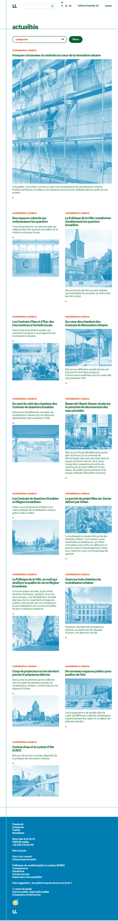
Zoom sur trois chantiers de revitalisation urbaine (83, 581)
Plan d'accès (19, 851)
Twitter (16, 830)
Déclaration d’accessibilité (27, 877)
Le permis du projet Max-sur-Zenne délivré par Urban (88, 500)
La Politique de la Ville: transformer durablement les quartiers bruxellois (88, 222)
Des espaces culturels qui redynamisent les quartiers (30, 220)
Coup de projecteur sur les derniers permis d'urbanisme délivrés (35, 673)
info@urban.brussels (24, 859)
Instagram (18, 827)
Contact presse (20, 874)
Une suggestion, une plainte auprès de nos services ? (42, 883)
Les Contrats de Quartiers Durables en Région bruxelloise (35, 500)
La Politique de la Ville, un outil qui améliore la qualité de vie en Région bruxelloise (35, 583)
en (70, 6)
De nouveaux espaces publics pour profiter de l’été (88, 673)
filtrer (75, 39)
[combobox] (39, 6)
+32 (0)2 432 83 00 (23, 845)
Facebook (17, 824)
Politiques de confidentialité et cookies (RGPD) (38, 865)
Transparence (20, 868)
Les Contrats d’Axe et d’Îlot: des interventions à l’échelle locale (33, 323)
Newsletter (18, 833)
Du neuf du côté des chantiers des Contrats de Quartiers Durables (34, 405)
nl (66, 6)
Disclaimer (18, 871)
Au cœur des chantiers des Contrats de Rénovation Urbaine (86, 323)
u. (14, 911)
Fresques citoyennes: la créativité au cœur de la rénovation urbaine (56, 55)
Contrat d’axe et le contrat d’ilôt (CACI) (33, 749)
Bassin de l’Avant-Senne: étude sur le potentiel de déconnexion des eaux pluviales (87, 407)
